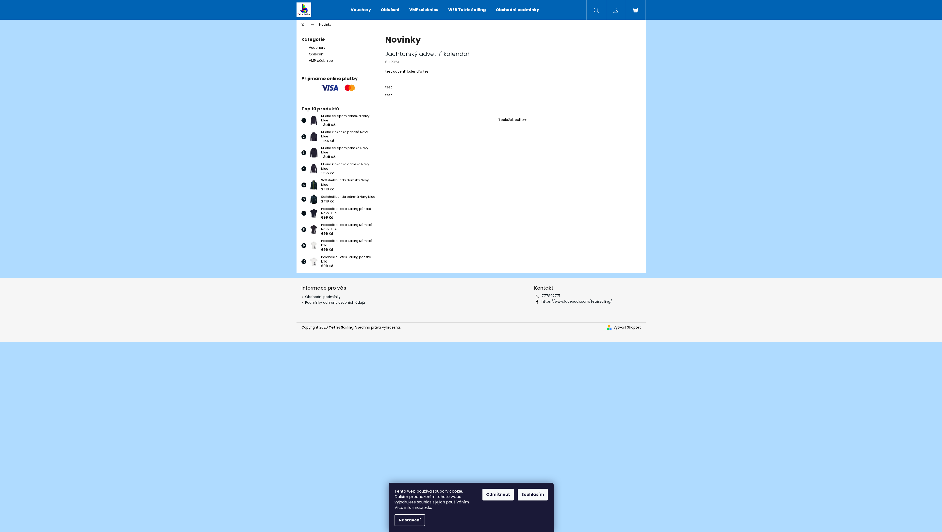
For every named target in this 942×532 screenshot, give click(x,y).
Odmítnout (498, 494)
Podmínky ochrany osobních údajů (335, 302)
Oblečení (316, 54)
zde (427, 507)
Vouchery (317, 47)
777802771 (551, 295)
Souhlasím (532, 494)
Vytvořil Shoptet (627, 327)
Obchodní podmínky (323, 296)
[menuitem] (361, 10)
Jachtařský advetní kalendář (427, 54)
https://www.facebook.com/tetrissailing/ (577, 301)
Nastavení (410, 520)
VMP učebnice (321, 60)
